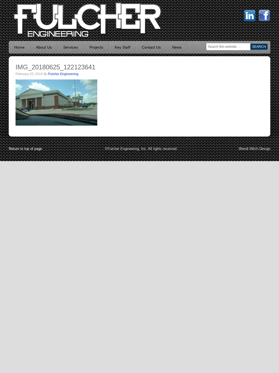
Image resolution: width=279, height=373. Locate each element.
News (177, 47)
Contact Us (151, 47)
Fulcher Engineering (63, 74)
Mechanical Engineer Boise (49, 19)
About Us (44, 47)
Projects (96, 47)
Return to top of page (25, 149)
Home (19, 47)
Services (70, 47)
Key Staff (122, 47)
